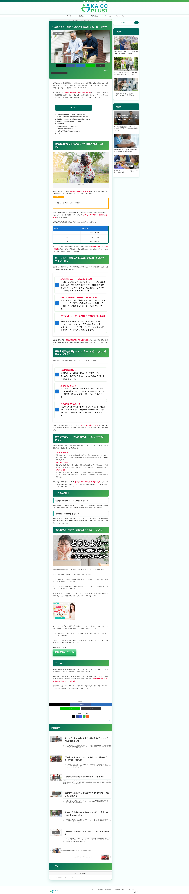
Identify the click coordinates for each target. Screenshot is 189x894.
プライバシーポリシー (134, 889)
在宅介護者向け (108, 889)
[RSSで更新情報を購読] (87, 716)
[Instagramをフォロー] (80, 716)
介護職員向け (64, 72)
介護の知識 (100, 889)
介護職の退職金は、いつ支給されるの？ (68, 126)
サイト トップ (93, 889)
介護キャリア (72, 72)
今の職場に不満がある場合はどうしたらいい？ (69, 131)
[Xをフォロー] (73, 716)
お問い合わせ (124, 889)
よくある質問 (60, 124)
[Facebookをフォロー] (77, 716)
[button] (100, 65)
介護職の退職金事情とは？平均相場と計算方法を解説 (71, 114)
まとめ (58, 133)
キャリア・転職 (56, 72)
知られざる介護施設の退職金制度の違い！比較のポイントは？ (73, 116)
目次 (71, 107)
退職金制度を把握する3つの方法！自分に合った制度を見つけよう (74, 119)
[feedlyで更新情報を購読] (84, 716)
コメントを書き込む (80, 873)
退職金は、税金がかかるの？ (65, 128)
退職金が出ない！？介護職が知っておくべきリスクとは (71, 121)
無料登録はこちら (64, 652)
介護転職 (79, 72)
